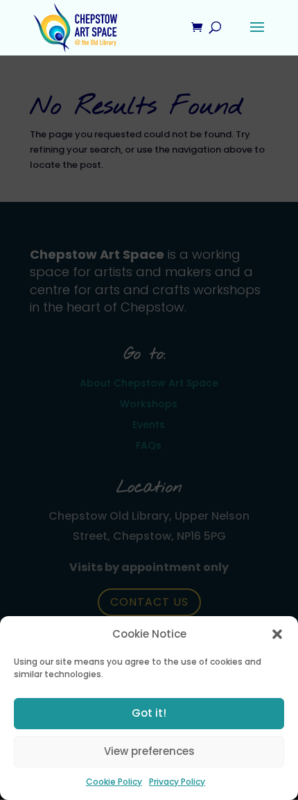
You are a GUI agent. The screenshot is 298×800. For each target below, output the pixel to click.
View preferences (149, 751)
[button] (277, 634)
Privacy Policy (177, 782)
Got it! (149, 713)
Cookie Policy (114, 782)
